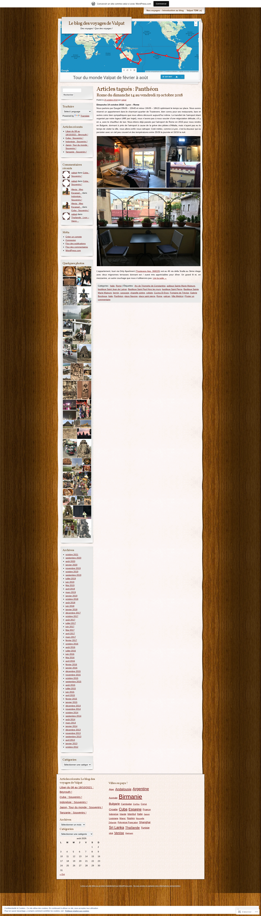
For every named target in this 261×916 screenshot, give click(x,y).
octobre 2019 (72, 571)
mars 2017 (71, 637)
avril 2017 (70, 633)
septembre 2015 (73, 681)
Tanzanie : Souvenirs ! (76, 152)
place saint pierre (147, 296)
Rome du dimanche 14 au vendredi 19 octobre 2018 (140, 95)
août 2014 (70, 719)
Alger (111, 789)
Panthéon (118, 296)
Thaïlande (132, 827)
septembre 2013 (73, 736)
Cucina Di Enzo (161, 293)
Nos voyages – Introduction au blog (165, 10)
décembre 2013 (73, 730)
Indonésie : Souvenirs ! (76, 141)
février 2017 (71, 640)
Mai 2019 (70, 585)
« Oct (62, 874)
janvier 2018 (71, 609)
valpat (123, 100)
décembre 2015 (73, 671)
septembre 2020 (73, 558)
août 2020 (70, 561)
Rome (119, 286)
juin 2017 (70, 626)
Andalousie (123, 789)
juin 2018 (70, 606)
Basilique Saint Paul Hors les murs (144, 289)
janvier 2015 (71, 702)
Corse (144, 804)
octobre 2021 (72, 554)
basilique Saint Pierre (172, 289)
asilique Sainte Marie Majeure (181, 286)
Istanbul (131, 814)
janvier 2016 (71, 668)
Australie (113, 798)
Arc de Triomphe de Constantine (150, 286)
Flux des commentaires (77, 247)
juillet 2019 (71, 578)
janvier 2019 (71, 596)
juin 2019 (70, 582)
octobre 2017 (72, 616)
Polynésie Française (128, 822)
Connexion (71, 240)
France (147, 809)
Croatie (113, 809)
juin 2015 (70, 692)
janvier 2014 (71, 726)
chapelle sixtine (137, 293)
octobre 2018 (72, 599)
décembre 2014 (73, 706)
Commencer (161, 4)
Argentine (141, 789)
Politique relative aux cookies (77, 911)
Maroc (122, 818)
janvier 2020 (71, 565)
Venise (119, 833)
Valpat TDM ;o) (194, 10)
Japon (147, 814)
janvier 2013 (71, 743)
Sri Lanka (116, 827)
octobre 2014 (72, 712)
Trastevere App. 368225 (148, 271)
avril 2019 (70, 589)
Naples (131, 818)
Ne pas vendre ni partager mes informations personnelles (156, 886)
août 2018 (70, 602)
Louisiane (113, 818)
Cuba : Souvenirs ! (74, 138)
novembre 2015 (73, 675)
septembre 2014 (73, 716)
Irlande (123, 814)
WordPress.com (73, 250)
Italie (112, 286)
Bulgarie (114, 803)
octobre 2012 (72, 747)
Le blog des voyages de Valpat (97, 23)
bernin (116, 293)
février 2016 (71, 664)
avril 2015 (70, 695)
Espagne (135, 809)
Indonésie (113, 814)
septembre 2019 (73, 575)
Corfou (136, 804)
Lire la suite (160, 278)
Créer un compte (74, 236)
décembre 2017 (73, 613)
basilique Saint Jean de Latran (112, 289)
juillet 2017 (71, 623)
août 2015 (70, 685)
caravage (124, 293)
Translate (85, 116)
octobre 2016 (72, 644)
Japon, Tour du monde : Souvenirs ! (81, 807)
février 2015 (71, 699)
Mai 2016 (70, 657)
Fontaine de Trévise (179, 293)
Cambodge (126, 804)
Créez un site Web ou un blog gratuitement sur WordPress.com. (106, 886)
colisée (149, 293)
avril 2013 (70, 740)
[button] (131, 162)
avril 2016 (70, 661)
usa (111, 833)
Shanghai (144, 822)
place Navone (131, 296)
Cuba (123, 809)
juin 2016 (70, 654)
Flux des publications (76, 243)
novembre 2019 (73, 568)
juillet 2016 (71, 651)
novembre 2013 (73, 733)
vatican (166, 296)
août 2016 (70, 647)
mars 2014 (71, 723)
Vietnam (129, 833)
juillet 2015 (71, 688)
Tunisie (145, 827)
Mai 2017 (70, 630)
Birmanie (130, 796)
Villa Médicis (177, 296)
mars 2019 (71, 592)
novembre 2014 (73, 709)
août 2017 (70, 620)
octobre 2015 (72, 678)
